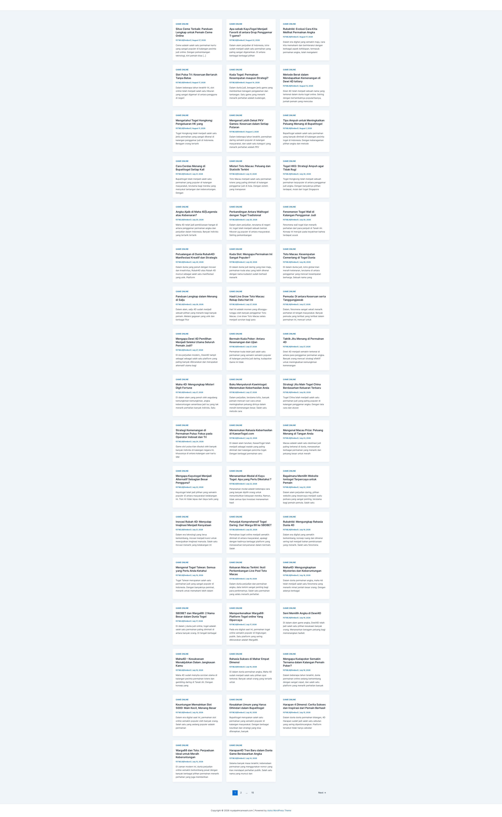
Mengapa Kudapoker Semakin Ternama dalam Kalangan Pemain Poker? (303, 662)
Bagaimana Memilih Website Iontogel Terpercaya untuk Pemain (300, 479)
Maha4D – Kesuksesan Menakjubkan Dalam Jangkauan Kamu (195, 662)
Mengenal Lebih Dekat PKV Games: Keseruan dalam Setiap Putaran (249, 124)
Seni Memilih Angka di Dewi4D (302, 613)
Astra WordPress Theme (279, 810)
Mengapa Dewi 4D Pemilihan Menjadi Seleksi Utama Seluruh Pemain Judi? (195, 342)
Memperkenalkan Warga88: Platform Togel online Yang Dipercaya (246, 617)
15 (252, 792)
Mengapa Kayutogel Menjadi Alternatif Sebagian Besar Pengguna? (194, 479)
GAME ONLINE (182, 24)
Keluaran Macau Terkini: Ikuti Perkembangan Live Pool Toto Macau (248, 571)
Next (322, 792)
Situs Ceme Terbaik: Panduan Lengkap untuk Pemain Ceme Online (194, 32)
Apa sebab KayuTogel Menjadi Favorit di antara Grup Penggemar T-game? (250, 32)
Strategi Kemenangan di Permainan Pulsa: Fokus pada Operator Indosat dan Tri (194, 434)
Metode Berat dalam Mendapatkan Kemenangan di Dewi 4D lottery (301, 78)
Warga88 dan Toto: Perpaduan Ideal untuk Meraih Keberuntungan (195, 754)
